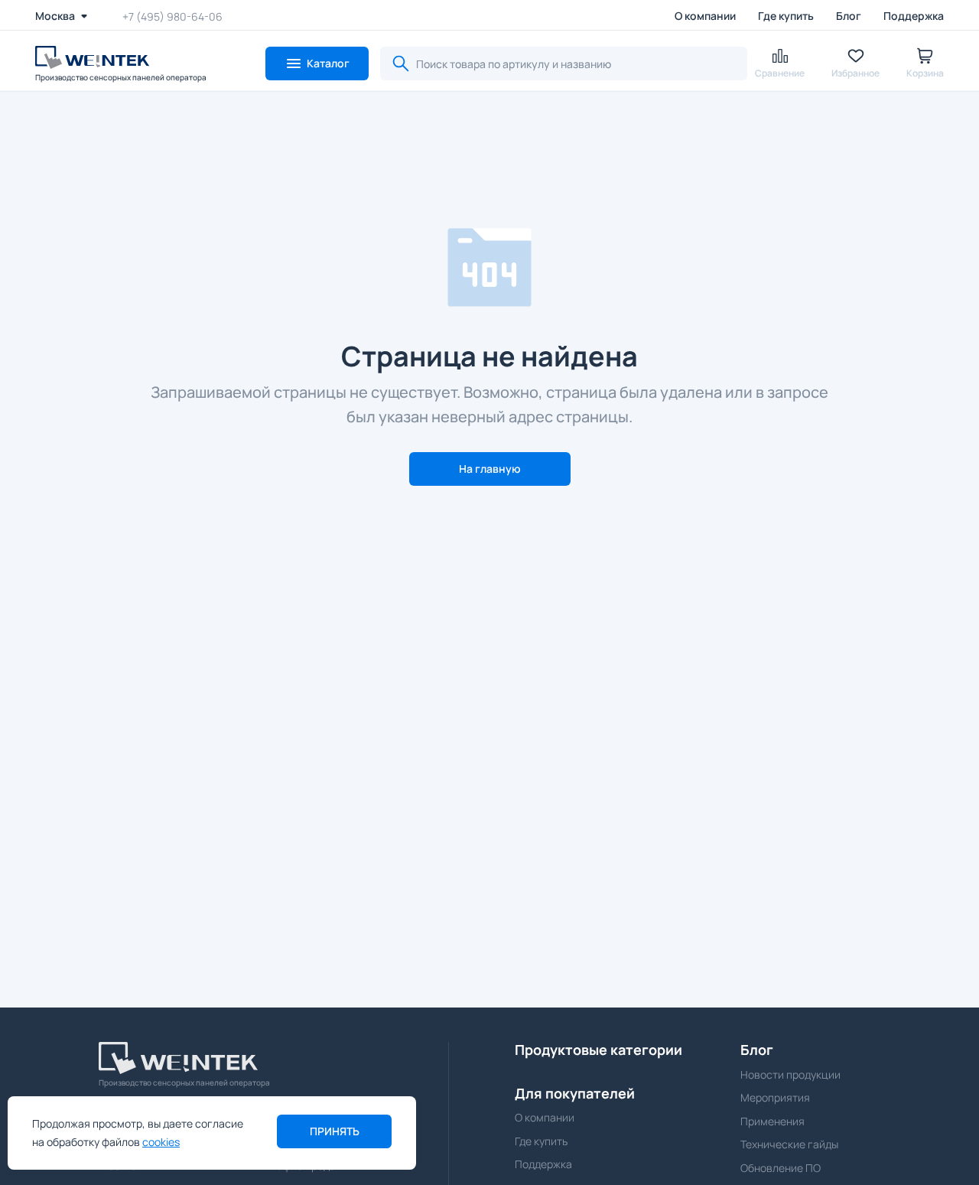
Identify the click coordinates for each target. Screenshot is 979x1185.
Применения (772, 1121)
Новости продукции (790, 1074)
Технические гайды (789, 1144)
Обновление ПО (780, 1168)
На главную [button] (490, 468)
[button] (317, 63)
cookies (161, 1142)
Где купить (786, 15)
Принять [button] (334, 1131)
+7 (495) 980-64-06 (172, 15)
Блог (848, 15)
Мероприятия (775, 1097)
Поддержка (913, 15)
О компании (705, 15)
